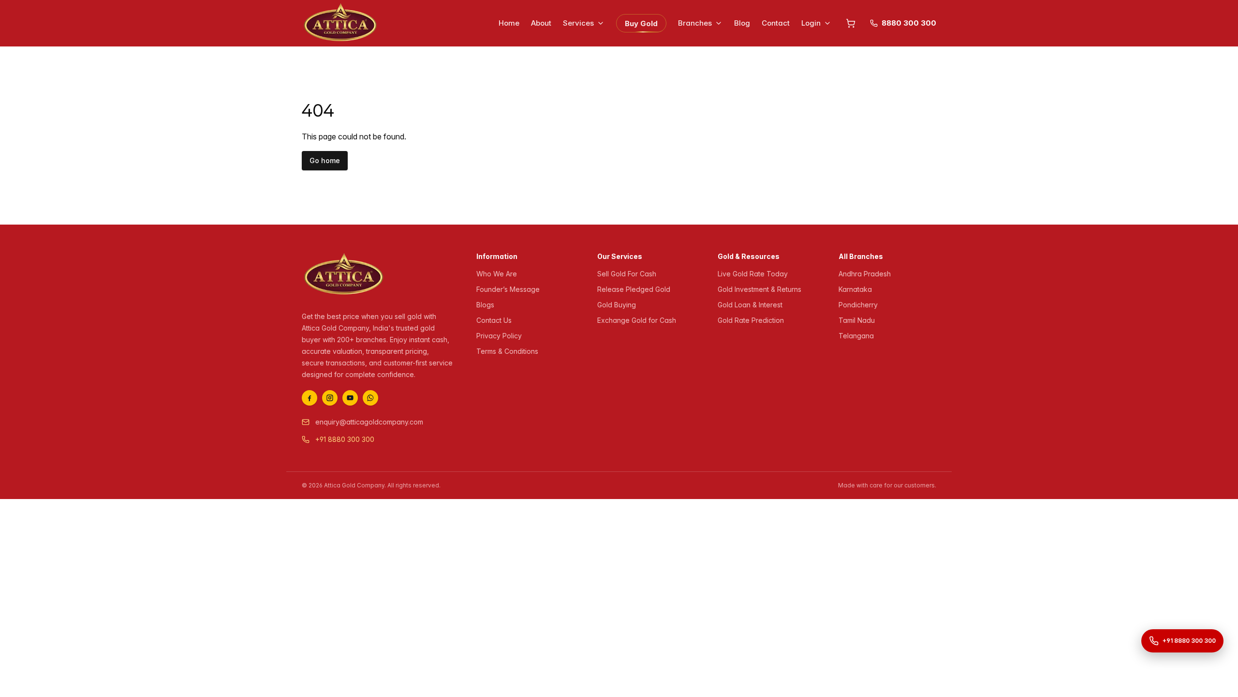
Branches (695, 23)
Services (578, 23)
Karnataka (855, 289)
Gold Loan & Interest (750, 305)
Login (811, 23)
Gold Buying (616, 305)
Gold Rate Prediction (751, 320)
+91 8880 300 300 (344, 439)
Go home (325, 160)
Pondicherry (858, 305)
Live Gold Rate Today (753, 274)
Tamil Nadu (857, 320)
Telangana (856, 336)
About (541, 23)
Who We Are (496, 274)
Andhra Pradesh (865, 274)
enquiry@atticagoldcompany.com (369, 422)
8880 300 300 (909, 23)
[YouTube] (350, 398)
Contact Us (494, 320)
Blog (742, 23)
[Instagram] (330, 398)
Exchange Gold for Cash (636, 320)
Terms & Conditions (507, 351)
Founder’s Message (508, 289)
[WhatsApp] (370, 398)
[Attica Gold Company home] (344, 275)
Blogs (485, 305)
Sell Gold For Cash (626, 274)
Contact (776, 23)
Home (509, 23)
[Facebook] (309, 398)
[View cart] (850, 23)
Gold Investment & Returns (759, 289)
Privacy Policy (499, 336)
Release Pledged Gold (633, 289)
